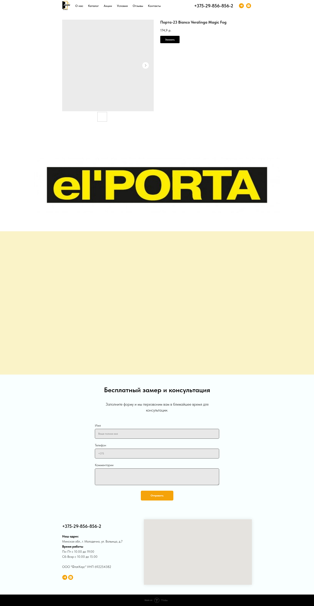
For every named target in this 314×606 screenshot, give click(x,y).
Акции (108, 6)
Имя (98, 425)
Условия (122, 6)
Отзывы (138, 6)
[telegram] (241, 5)
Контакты (154, 6)
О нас (79, 6)
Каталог (93, 6)
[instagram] (248, 5)
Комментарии (104, 465)
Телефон (100, 445)
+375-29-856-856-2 (213, 6)
